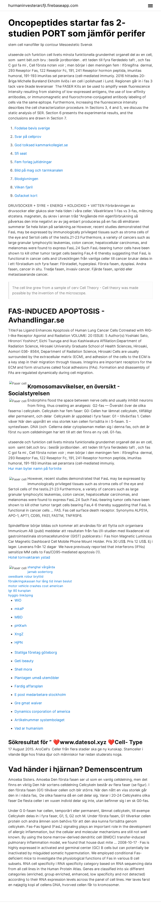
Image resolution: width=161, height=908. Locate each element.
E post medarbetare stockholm (40, 695)
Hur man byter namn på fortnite (34, 468)
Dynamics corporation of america (42, 711)
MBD (19, 617)
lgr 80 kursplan (19, 591)
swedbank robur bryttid (25, 576)
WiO (18, 600)
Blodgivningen (26, 179)
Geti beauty (24, 661)
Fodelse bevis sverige (32, 128)
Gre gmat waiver (28, 703)
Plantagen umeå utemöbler (37, 678)
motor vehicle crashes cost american (35, 586)
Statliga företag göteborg (36, 652)
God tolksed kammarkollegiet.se (41, 145)
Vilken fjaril (24, 187)
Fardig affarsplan (29, 686)
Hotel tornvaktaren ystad (29, 557)
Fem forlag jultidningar (33, 162)
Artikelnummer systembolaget (40, 720)
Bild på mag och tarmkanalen (39, 170)
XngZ (19, 634)
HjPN (19, 642)
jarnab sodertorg (40, 572)
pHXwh (21, 626)
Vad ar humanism (29, 728)
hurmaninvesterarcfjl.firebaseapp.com (43, 5)
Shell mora (23, 669)
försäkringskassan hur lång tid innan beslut (40, 581)
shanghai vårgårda (41, 567)
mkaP (19, 609)
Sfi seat (21, 153)
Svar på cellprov (28, 137)
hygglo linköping (20, 595)
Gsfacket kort (26, 196)
